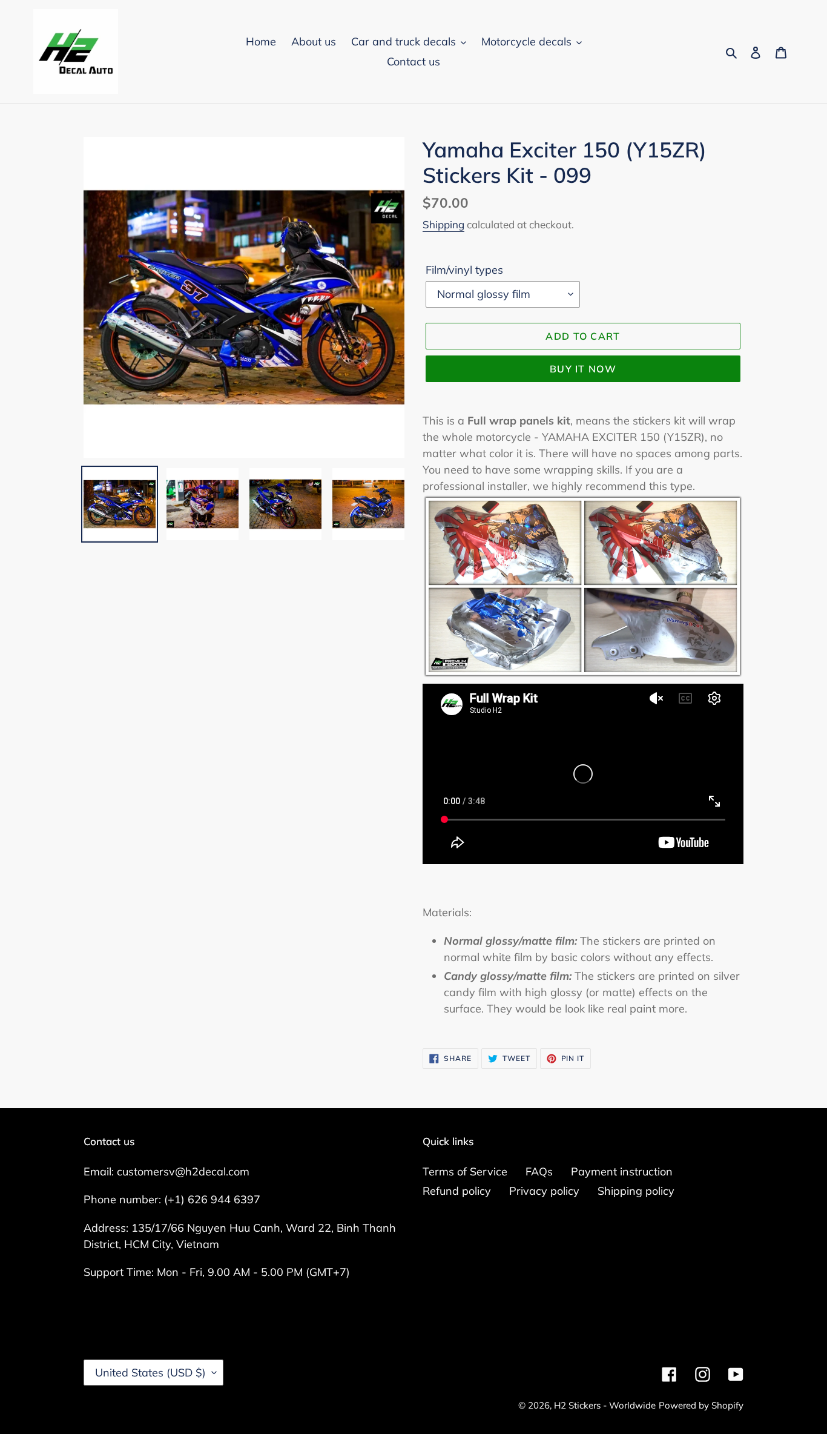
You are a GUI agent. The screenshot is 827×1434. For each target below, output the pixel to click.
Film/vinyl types (464, 270)
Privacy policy (544, 1191)
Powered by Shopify (701, 1405)
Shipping (443, 224)
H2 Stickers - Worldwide (605, 1405)
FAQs (539, 1171)
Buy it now (583, 369)
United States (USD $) (150, 1372)
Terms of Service (465, 1171)
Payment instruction (622, 1171)
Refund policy (457, 1191)
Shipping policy (636, 1191)
